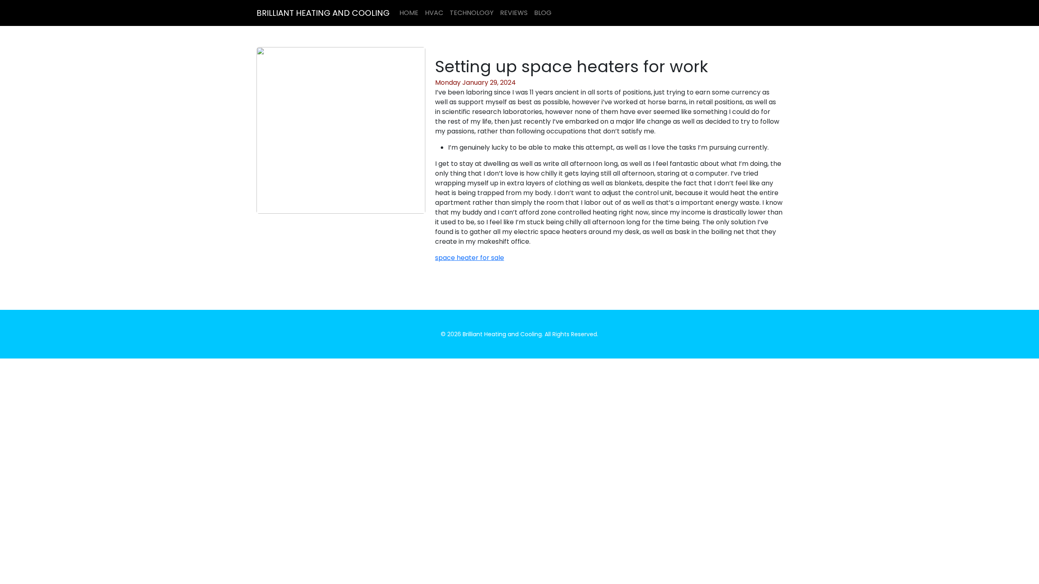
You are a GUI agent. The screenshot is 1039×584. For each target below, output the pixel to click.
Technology (472, 12)
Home (408, 12)
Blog (543, 12)
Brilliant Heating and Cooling (323, 13)
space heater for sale (469, 257)
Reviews (514, 12)
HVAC (434, 12)
